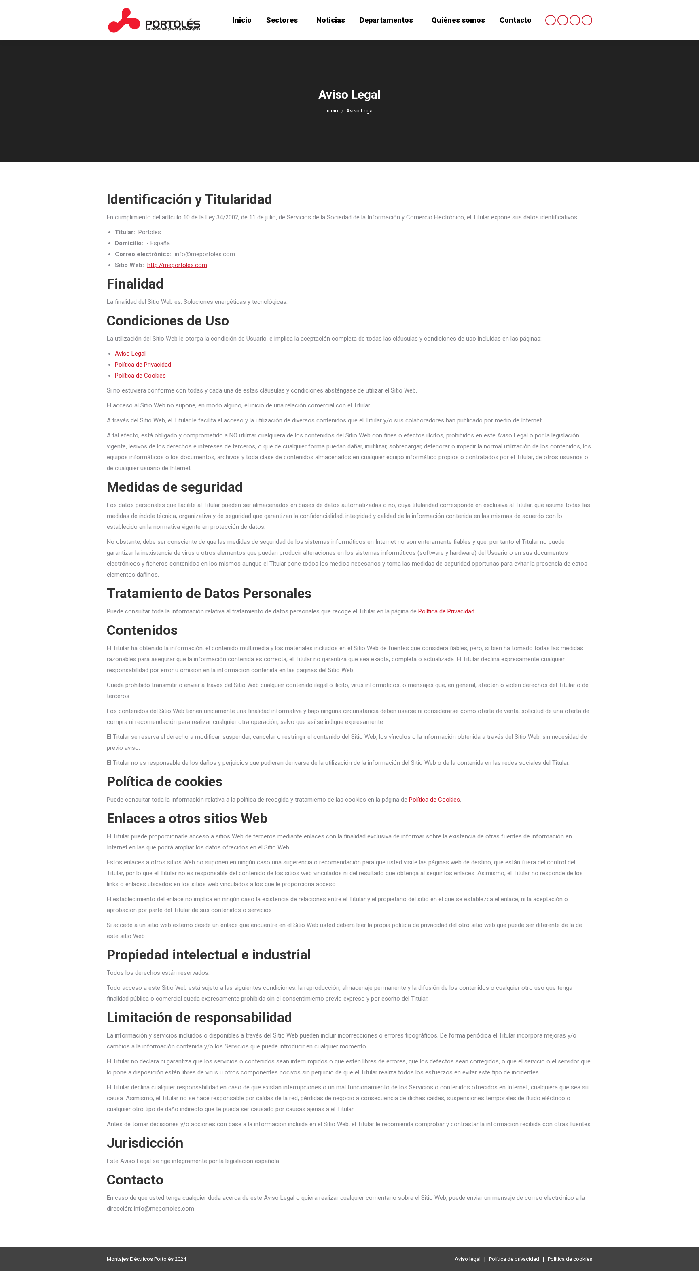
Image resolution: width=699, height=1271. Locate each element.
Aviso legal (468, 1259)
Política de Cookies (140, 375)
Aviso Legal (130, 353)
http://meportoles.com (177, 265)
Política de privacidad (514, 1259)
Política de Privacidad (143, 364)
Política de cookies (570, 1259)
